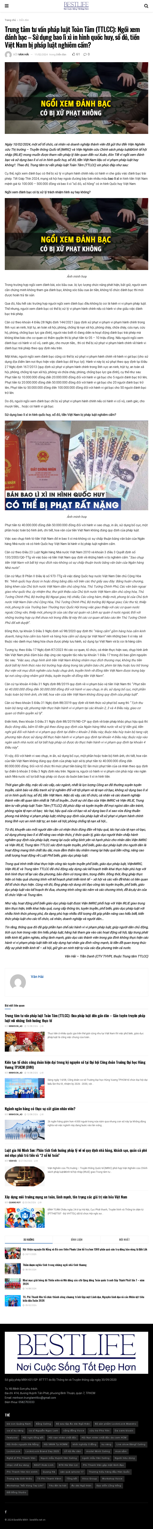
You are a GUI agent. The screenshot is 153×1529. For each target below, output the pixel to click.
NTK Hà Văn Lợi (68, 1465)
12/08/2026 (32, 1114)
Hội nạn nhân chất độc (62, 1437)
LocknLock (13, 1451)
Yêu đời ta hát (57, 1485)
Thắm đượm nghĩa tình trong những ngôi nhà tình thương (55, 1265)
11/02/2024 (41, 54)
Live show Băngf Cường (131, 1444)
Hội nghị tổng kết (33, 1437)
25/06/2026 (30, 1202)
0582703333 (26, 1402)
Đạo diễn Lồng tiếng (109, 1485)
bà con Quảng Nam (19, 1424)
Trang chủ (10, 20)
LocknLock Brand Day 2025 (42, 1451)
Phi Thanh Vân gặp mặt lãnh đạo (103, 1465)
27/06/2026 (26, 1161)
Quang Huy (15, 1202)
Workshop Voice (112, 1478)
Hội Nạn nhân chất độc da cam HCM (104, 1437)
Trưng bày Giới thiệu (19, 1478)
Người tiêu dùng (125, 1458)
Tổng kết (72, 1478)
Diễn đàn (24, 20)
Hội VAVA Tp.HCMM (56, 1444)
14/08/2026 (32, 1073)
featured (12, 1437)
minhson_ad (16, 1026)
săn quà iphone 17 (71, 1472)
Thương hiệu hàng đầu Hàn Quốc (109, 1472)
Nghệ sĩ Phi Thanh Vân (21, 1458)
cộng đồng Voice (73, 1430)
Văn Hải (23, 54)
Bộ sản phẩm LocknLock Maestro (115, 1424)
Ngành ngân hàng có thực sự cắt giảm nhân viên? (40, 1108)
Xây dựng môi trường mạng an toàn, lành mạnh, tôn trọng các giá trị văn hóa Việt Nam (66, 1196)
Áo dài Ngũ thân (81, 1485)
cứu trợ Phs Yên (99, 1430)
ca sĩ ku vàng (15, 1430)
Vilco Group (89, 1478)
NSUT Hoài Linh (44, 1465)
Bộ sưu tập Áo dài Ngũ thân (73, 1424)
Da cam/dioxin (124, 1430)
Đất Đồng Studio (16, 1492)
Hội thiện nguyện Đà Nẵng (23, 1444)
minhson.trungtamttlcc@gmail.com (34, 1398)
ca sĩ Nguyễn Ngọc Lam (43, 1430)
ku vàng (106, 1444)
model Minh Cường (98, 1451)
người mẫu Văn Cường (96, 1458)
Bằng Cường (43, 1424)
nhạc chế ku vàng (18, 1465)
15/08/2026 (32, 1026)
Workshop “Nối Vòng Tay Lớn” (25, 1485)
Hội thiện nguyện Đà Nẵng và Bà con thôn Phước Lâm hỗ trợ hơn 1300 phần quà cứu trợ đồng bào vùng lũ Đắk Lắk (85, 1249)
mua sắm (121, 1451)
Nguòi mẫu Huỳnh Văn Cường (59, 1458)
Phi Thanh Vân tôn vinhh (22, 1472)
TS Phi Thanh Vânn (49, 1478)
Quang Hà (49, 1472)
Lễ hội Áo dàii (72, 1451)
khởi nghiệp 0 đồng (84, 1444)
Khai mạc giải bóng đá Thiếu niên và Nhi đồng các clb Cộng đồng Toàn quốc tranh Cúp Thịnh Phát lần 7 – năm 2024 (83, 1282)
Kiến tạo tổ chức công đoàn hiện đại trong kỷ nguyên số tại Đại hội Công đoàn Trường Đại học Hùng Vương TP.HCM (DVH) (75, 1065)
